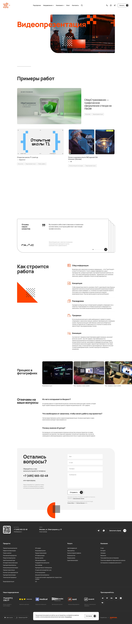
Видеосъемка (71, 558)
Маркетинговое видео (9, 550)
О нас (102, 548)
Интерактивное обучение (10, 563)
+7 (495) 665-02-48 (35, 475)
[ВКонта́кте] (102, 603)
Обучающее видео (40, 560)
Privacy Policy (71, 503)
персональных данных (78, 498)
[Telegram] (114, 5)
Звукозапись (71, 550)
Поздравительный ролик (42, 563)
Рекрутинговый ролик (9, 558)
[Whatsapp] (110, 5)
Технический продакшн (9, 577)
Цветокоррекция (72, 548)
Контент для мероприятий (37, 196)
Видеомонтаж (71, 555)
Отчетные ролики (40, 572)
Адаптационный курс (9, 560)
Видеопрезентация (98, 114)
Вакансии (103, 555)
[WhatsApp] (103, 530)
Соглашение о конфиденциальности (111, 563)
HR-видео (38, 548)
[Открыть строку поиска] (82, 5)
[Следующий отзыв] (105, 249)
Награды (103, 553)
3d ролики (87, 114)
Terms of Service (80, 503)
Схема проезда (43, 531)
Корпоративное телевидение (43, 567)
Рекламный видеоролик (10, 555)
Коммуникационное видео (76, 165)
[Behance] (112, 598)
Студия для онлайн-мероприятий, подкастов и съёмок (48, 578)
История (103, 550)
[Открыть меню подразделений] (9, 5)
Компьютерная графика (74, 553)
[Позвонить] (107, 5)
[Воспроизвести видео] (49, 106)
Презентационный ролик (10, 548)
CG (36, 581)
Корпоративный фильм (9, 565)
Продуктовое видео (40, 553)
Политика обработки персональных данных (113, 560)
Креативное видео (72, 560)
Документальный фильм (42, 575)
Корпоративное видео (9, 575)
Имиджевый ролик (40, 550)
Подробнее (68, 617)
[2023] (113, 617)
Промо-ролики (7, 553)
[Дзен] (121, 598)
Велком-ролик (39, 558)
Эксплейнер (38, 565)
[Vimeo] (107, 598)
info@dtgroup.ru (18, 531)
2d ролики (20, 164)
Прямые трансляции (9, 570)
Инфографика (41, 164)
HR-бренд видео (40, 555)
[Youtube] (116, 598)
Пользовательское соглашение (110, 558)
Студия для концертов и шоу (43, 570)
